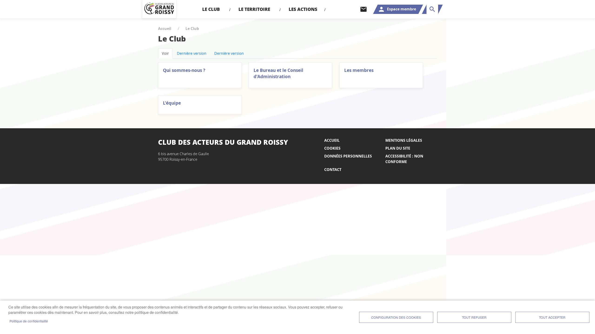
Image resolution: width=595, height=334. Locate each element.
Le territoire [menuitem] (254, 9)
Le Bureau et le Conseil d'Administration (278, 73)
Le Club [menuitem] (211, 9)
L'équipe (172, 103)
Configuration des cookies (396, 317)
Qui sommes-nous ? (184, 70)
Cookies (332, 148)
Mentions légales (403, 140)
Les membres (359, 70)
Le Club (192, 28)
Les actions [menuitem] (303, 9)
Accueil (164, 28)
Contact (363, 9)
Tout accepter (552, 317)
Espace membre (401, 9)
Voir (165, 53)
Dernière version (191, 53)
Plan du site (397, 148)
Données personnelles (348, 156)
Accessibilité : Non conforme (404, 159)
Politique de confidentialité (29, 321)
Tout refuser (474, 317)
